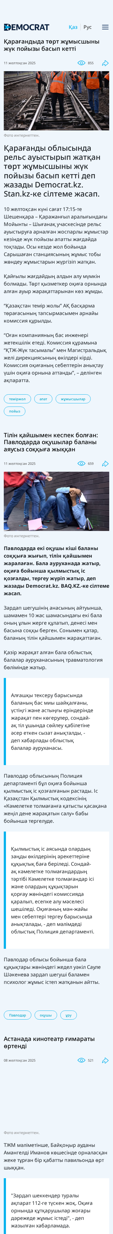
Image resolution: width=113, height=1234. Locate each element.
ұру (69, 1015)
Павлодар (17, 1015)
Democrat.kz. (43, 585)
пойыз (14, 411)
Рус (87, 27)
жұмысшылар (73, 398)
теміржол (17, 398)
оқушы (46, 1015)
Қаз (73, 27)
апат (43, 398)
